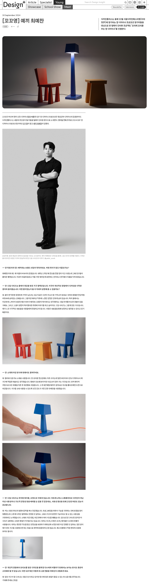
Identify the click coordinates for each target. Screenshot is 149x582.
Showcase (34, 7)
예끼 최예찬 (37, 124)
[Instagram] (139, 2)
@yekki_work (49, 258)
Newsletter (117, 7)
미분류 (5, 26)
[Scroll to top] (146, 579)
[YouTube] (130, 2)
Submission (129, 7)
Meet (67, 7)
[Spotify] (134, 2)
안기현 (25, 124)
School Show (52, 7)
